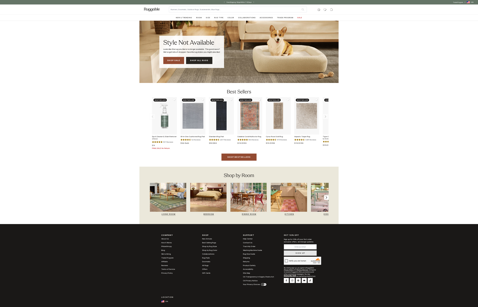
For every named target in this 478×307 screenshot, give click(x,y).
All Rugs (205, 265)
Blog (163, 250)
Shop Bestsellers (239, 157)
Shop (205, 235)
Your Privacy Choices (251, 284)
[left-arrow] (224, 2)
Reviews (164, 265)
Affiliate (164, 261)
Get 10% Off (291, 235)
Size (208, 18)
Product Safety (249, 265)
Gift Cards (206, 273)
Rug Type (219, 18)
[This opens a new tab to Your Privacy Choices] (263, 284)
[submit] (304, 9)
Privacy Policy (167, 273)
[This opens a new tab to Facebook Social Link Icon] (286, 280)
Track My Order (249, 246)
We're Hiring (166, 254)
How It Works (166, 242)
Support (248, 235)
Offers (204, 269)
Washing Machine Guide (252, 250)
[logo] (151, 9)
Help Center (248, 239)
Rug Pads (206, 258)
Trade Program (458, 2)
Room (199, 18)
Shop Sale (173, 60)
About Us (165, 239)
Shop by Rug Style (209, 246)
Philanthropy (166, 246)
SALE (299, 18)
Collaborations (247, 18)
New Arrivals (207, 239)
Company (167, 235)
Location (167, 297)
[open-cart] (331, 9)
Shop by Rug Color (209, 250)
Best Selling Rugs (209, 242)
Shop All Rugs (199, 60)
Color (231, 18)
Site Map (246, 273)
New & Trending (184, 18)
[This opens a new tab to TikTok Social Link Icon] (310, 280)
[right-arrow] (253, 2)
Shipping (246, 258)
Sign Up (300, 253)
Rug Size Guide (249, 254)
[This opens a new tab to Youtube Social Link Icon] (304, 280)
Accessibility (248, 269)
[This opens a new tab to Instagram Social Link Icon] (292, 280)
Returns (246, 261)
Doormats (206, 261)
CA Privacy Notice (250, 280)
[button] (318, 9)
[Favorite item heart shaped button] (174, 100)
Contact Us (247, 242)
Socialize (290, 276)
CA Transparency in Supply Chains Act (258, 277)
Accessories (266, 18)
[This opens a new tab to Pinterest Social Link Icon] (298, 280)
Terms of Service (168, 269)
